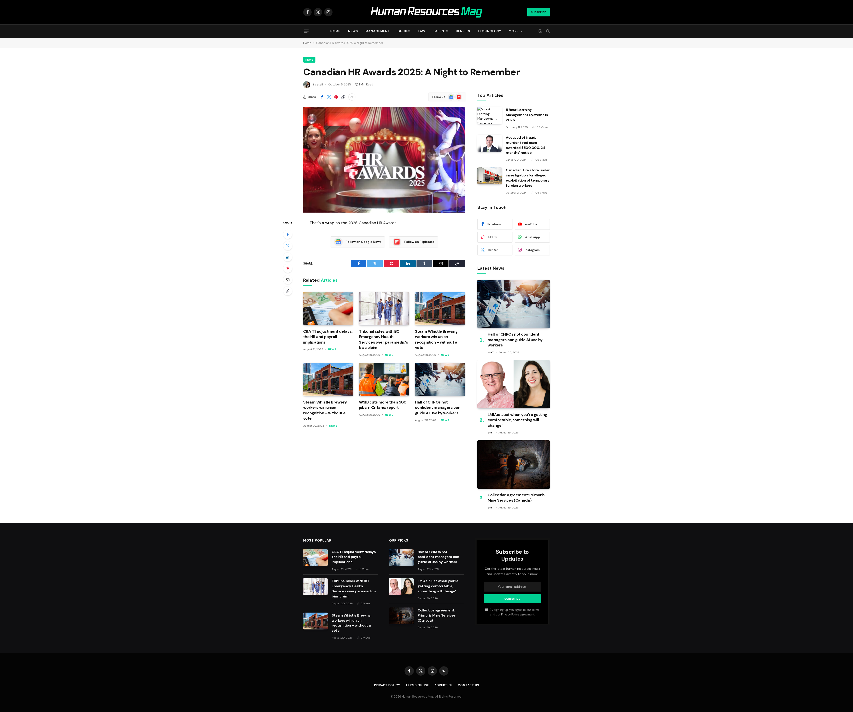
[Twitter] (287, 245)
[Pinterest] (287, 268)
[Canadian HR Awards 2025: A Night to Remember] (384, 160)
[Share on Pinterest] (336, 97)
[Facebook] (287, 234)
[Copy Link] (343, 97)
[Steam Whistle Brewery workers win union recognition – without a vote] (328, 379)
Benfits (463, 31)
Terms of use (417, 685)
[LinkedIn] (287, 257)
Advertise (443, 685)
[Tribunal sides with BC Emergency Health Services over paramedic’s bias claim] (384, 308)
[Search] (547, 31)
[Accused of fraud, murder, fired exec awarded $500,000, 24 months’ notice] (489, 143)
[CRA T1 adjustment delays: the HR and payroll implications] (328, 308)
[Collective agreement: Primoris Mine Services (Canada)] (513, 464)
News (353, 31)
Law (421, 31)
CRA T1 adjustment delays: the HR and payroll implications (328, 337)
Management (377, 31)
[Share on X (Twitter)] (329, 97)
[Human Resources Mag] (427, 12)
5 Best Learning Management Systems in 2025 (527, 114)
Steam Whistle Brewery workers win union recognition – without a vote (325, 410)
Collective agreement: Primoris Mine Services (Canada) (516, 497)
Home (335, 31)
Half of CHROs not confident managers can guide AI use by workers (437, 408)
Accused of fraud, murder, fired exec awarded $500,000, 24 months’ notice (525, 145)
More (513, 31)
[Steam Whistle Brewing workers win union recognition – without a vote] (440, 308)
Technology (489, 31)
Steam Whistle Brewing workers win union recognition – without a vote (436, 339)
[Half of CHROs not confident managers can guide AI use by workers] (440, 379)
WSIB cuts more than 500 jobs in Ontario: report (383, 405)
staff (320, 84)
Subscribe (538, 12)
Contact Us (468, 685)
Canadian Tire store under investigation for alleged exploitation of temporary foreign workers (528, 178)
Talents (440, 31)
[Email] (287, 279)
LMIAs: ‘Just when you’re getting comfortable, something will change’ (517, 420)
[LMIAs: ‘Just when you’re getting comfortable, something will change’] (513, 384)
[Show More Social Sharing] (351, 97)
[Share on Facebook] (322, 97)
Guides (403, 31)
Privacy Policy (510, 614)
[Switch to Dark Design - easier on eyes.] (540, 31)
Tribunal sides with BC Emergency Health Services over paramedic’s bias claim (383, 339)
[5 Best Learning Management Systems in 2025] (489, 115)
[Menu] (306, 31)
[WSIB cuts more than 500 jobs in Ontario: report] (384, 379)
